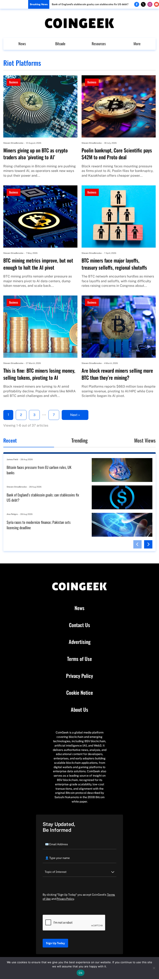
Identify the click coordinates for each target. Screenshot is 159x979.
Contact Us (79, 625)
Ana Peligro (12, 514)
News (22, 43)
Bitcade (60, 43)
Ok (80, 972)
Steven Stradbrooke (13, 143)
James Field (12, 459)
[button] (137, 544)
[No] (154, 968)
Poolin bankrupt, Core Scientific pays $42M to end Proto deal (117, 154)
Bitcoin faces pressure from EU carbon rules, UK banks (39, 470)
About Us (79, 709)
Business (13, 82)
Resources (99, 43)
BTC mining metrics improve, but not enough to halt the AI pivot (38, 264)
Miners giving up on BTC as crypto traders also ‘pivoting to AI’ (35, 154)
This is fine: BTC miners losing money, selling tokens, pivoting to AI (39, 374)
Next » (75, 415)
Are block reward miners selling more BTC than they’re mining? (117, 374)
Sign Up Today (55, 943)
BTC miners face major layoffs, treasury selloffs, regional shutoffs (114, 264)
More (137, 43)
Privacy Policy (79, 675)
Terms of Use (79, 658)
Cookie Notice (79, 692)
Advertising (79, 641)
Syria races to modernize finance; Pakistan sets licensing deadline (39, 525)
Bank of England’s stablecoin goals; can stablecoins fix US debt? (90, 4)
